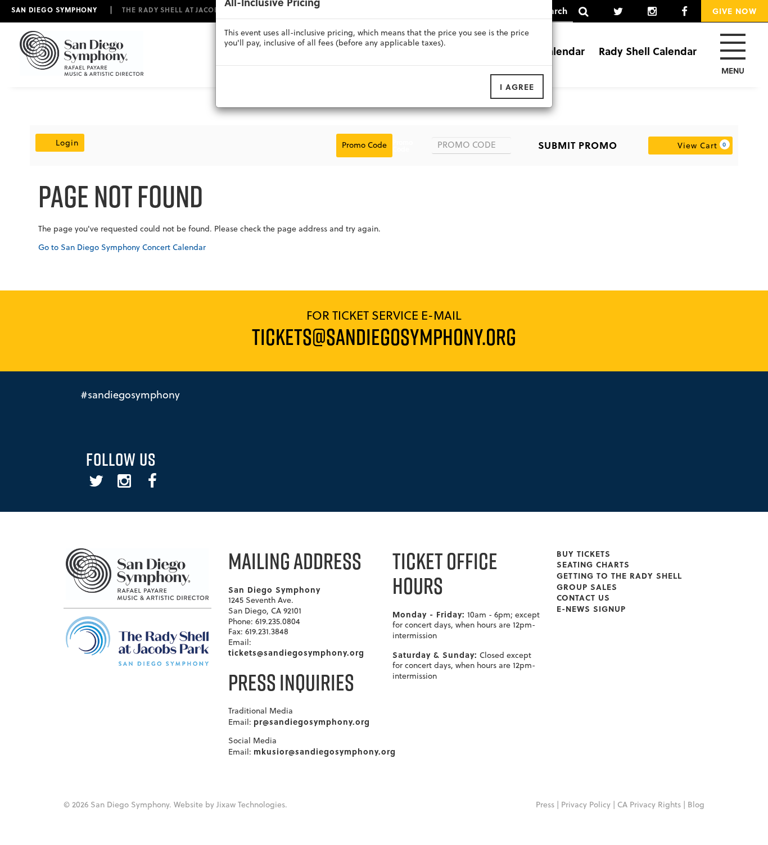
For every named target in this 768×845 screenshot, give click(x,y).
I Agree (517, 86)
